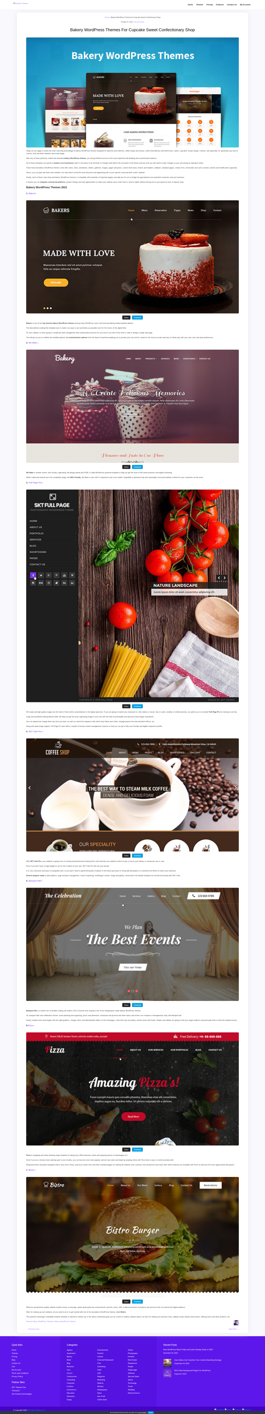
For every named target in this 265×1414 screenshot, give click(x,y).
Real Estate (132, 1360)
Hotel (99, 1370)
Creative (70, 1386)
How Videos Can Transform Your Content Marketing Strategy (197, 1360)
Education (70, 1393)
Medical (100, 1383)
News (99, 1393)
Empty (69, 1400)
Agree (151, 1412)
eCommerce (71, 1390)
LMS (99, 1373)
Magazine (101, 1376)
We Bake (33, 343)
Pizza (30, 1025)
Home (190, 5)
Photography (133, 1353)
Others (130, 1350)
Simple (130, 1367)
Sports (130, 1380)
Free (99, 1363)
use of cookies (142, 1412)
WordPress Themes (45, 1321)
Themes (199, 5)
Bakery (69, 1357)
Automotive (71, 1353)
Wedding (131, 1390)
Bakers (32, 193)
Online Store (102, 1400)
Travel (130, 1386)
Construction (72, 1376)
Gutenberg (101, 1367)
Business (70, 1367)
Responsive (132, 1363)
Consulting (71, 1380)
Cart (13, 1367)
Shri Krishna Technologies (22, 1394)
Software (131, 1373)
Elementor (71, 1396)
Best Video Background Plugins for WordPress (192, 1370)
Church (69, 1373)
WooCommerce (134, 1393)
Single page (132, 1370)
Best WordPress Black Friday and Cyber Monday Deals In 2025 (188, 1350)
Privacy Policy (17, 1376)
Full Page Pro (35, 482)
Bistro (32, 1170)
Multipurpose (102, 1390)
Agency (70, 1350)
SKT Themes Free (19, 1387)
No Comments (139, 22)
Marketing (101, 1380)
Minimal (100, 1386)
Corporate (70, 1383)
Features (220, 5)
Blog (13, 1360)
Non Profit (101, 1396)
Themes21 (16, 1391)
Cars (68, 1370)
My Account (245, 5)
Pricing (209, 5)
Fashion (100, 1353)
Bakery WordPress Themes (65, 1321)
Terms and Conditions (20, 1373)
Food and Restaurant (105, 1360)
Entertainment (102, 1350)
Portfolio (131, 1357)
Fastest (100, 1357)
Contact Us (232, 5)
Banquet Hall (35, 881)
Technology (132, 1383)
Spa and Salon (133, 1376)
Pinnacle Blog (31, 1321)
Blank (69, 1360)
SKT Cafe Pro (35, 731)
